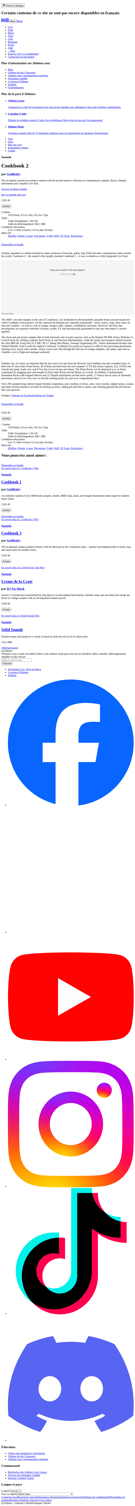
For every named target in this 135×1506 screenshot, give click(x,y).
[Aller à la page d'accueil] (5, 21)
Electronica (77, 236)
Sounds (6, 474)
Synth (50, 236)
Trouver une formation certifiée (24, 1475)
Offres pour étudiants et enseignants (26, 1453)
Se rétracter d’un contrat (39, 1500)
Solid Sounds (12, 629)
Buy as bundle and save (13, 194)
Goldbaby (14, 174)
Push (10, 30)
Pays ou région (9, 1494)
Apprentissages (16, 87)
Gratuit (11, 150)
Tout (10, 138)
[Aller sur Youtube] (71, 1059)
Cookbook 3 (11, 533)
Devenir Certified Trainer (21, 1478)
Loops (29, 236)
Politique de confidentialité (96, 1497)
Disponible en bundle (12, 244)
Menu (12, 21)
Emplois (12, 84)
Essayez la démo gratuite (14, 189)
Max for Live (15, 144)
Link (10, 39)
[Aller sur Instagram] (71, 1186)
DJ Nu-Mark (16, 588)
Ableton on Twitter (44, 395)
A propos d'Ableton (18, 81)
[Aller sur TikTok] (71, 1313)
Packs (11, 45)
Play (36, 468)
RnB (56, 236)
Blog (10, 69)
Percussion (39, 236)
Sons (10, 141)
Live (10, 27)
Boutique (12, 42)
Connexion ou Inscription (21, 56)
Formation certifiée (17, 78)
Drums (21, 236)
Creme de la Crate (17, 581)
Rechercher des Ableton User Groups (27, 1472)
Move (11, 33)
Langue (5, 1490)
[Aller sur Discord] (71, 1440)
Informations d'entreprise (70, 1497)
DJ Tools (65, 236)
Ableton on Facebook (22, 395)
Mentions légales (18, 1500)
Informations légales (46, 1497)
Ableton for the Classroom (21, 72)
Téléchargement (9, 647)
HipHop (12, 236)
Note (10, 36)
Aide (10, 48)
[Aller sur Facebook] (71, 805)
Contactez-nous (9, 1497)
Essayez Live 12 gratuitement (23, 53)
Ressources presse (26, 1497)
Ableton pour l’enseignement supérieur (28, 75)
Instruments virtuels (18, 147)
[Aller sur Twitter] (71, 932)
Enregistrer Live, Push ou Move (24, 669)
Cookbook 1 (11, 482)
